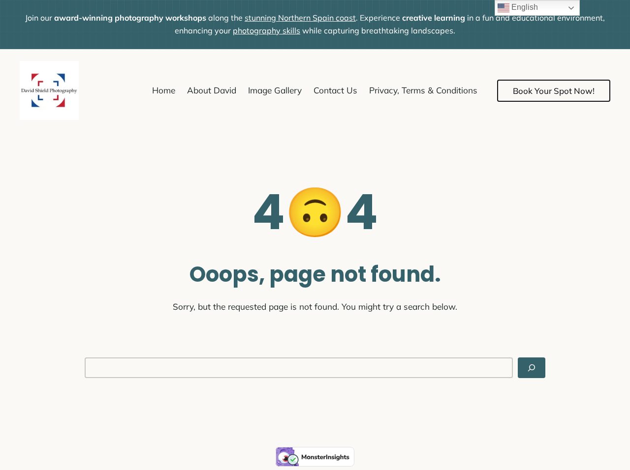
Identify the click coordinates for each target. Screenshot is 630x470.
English (523, 7)
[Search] (531, 367)
